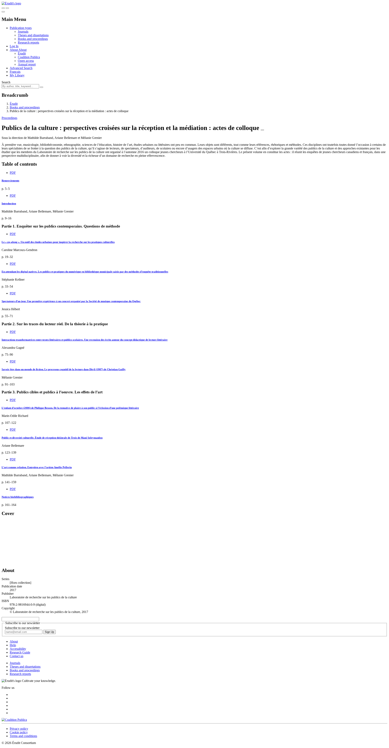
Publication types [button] (21, 28)
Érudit (22, 53)
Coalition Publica (29, 57)
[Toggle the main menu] (3, 11)
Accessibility (18, 648)
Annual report (27, 64)
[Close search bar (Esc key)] (7, 8)
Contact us (16, 656)
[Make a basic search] (3, 8)
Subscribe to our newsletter (22, 628)
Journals (23, 31)
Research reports (28, 42)
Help (13, 645)
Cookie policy (19, 732)
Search (6, 82)
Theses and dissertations (33, 35)
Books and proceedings (33, 39)
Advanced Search (21, 68)
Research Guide (20, 652)
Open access (26, 60)
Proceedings (9, 118)
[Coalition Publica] (14, 719)
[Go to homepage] (11, 3)
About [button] (14, 50)
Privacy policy (19, 728)
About (22, 50)
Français (15, 71)
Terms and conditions (23, 736)
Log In (14, 46)
